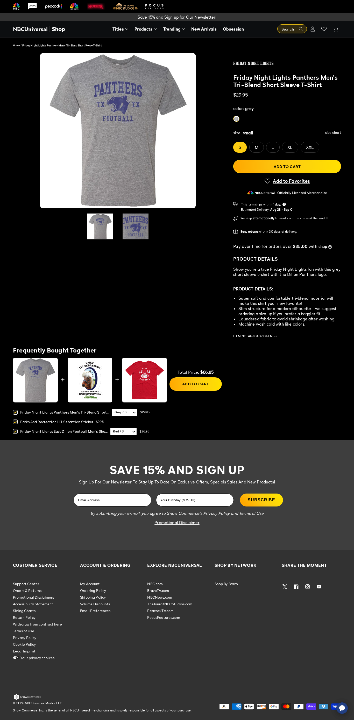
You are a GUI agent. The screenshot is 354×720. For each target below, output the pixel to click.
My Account (90, 584)
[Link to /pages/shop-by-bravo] (32, 6)
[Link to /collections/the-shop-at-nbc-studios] (125, 6)
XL (290, 147)
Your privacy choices (36, 658)
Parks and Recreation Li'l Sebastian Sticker (56, 422)
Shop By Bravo (226, 584)
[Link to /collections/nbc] (16, 6)
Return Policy (24, 617)
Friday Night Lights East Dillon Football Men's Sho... (64, 431)
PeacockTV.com (160, 610)
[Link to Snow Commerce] (27, 698)
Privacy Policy (24, 637)
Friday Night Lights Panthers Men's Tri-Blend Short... (64, 412)
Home (16, 45)
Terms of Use (23, 631)
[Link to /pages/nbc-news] (74, 6)
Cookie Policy (24, 644)
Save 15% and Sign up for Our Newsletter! (177, 17)
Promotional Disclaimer (177, 522)
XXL (310, 147)
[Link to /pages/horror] (96, 6)
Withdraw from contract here (37, 624)
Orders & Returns (27, 590)
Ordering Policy (93, 590)
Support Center (26, 584)
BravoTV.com (158, 590)
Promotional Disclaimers (33, 597)
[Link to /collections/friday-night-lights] (287, 63)
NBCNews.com (159, 597)
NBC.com (155, 584)
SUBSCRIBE (261, 500)
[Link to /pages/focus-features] (154, 6)
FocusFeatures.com (163, 617)
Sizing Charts (24, 610)
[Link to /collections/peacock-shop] (53, 6)
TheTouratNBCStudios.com (169, 604)
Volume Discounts (95, 604)
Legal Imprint (24, 651)
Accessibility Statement (33, 604)
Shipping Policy (93, 597)
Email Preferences (95, 610)
